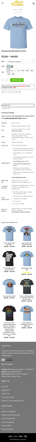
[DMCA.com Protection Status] (7, 360)
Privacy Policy (6, 426)
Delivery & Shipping (8, 411)
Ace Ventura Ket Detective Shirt (27, 244)
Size (2, 72)
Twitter (4, 353)
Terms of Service (7, 429)
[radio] (8, 66)
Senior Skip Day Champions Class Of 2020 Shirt (26, 324)
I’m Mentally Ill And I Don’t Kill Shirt (9, 269)
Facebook (30, 351)
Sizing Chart (5, 390)
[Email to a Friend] (13, 91)
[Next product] (16, 12)
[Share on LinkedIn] (19, 91)
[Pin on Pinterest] (16, 91)
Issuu (29, 353)
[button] (2, 3)
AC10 (14, 88)
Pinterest (17, 353)
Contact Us (5, 394)
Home (15, 9)
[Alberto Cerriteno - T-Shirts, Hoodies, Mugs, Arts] (18, 3)
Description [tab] (6, 105)
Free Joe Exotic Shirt (9, 296)
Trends (21, 9)
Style (2, 61)
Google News (6, 355)
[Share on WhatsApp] (3, 91)
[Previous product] (19, 12)
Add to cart (17, 80)
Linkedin (24, 353)
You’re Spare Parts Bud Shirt (9, 244)
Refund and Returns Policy (10, 415)
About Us (4, 387)
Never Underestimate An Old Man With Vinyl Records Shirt (27, 297)
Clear (33, 59)
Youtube (10, 353)
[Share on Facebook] (6, 91)
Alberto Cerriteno (20, 439)
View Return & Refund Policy (21, 212)
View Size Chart (17, 131)
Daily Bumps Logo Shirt (26, 269)
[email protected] (14, 372)
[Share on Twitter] (9, 91)
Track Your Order (7, 397)
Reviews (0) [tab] (6, 108)
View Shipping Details (19, 177)
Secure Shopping (7, 422)
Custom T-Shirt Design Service (12, 401)
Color (3, 66)
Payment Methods (8, 418)
